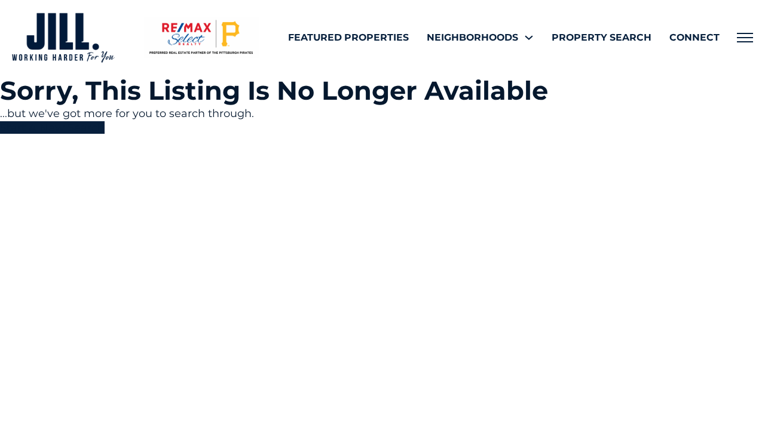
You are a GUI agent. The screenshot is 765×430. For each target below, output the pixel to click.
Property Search (601, 37)
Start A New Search (52, 127)
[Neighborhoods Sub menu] (529, 37)
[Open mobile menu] (745, 37)
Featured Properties (348, 37)
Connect (694, 37)
